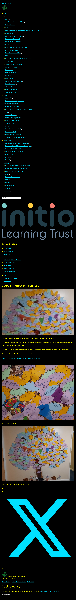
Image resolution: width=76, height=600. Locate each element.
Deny (6, 594)
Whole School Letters (10, 268)
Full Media (30, 582)
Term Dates (7, 265)
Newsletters (7, 257)
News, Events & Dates (11, 278)
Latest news (7, 248)
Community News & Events (12, 260)
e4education (22, 579)
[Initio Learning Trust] (38, 239)
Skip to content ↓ (7, 3)
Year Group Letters (9, 271)
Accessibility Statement (19, 582)
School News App (9, 262)
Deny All (8, 594)
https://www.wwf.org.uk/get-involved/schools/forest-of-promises (21, 358)
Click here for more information (50, 591)
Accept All (3, 594)
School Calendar (9, 251)
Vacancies (7, 254)
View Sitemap (6, 582)
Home (5, 275)
